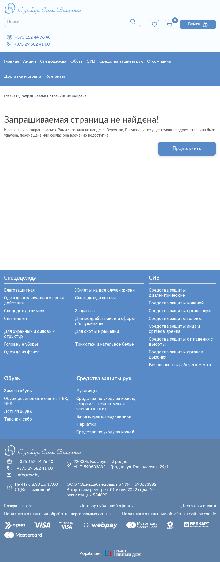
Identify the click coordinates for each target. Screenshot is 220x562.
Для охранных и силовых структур (29, 334)
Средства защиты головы (175, 318)
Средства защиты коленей (176, 302)
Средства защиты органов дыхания (176, 354)
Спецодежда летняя (95, 297)
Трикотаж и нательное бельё (104, 344)
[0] (154, 24)
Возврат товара (18, 506)
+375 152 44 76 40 (32, 37)
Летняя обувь (18, 411)
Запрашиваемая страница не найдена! (54, 96)
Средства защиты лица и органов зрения (174, 329)
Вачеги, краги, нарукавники (103, 416)
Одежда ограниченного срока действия (34, 300)
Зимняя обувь (18, 390)
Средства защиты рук (121, 61)
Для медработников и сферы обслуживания (105, 321)
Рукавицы (86, 390)
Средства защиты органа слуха (180, 310)
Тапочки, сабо (18, 419)
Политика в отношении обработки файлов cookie (169, 514)
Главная (11, 61)
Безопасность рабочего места (180, 364)
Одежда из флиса (21, 351)
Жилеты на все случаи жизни (105, 290)
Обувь (76, 61)
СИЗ (91, 61)
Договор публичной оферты (107, 506)
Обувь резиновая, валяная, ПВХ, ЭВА (36, 401)
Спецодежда (53, 61)
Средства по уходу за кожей (105, 432)
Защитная (85, 310)
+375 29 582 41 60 (32, 44)
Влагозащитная (19, 290)
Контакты (55, 76)
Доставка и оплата (22, 76)
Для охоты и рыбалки (97, 331)
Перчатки (86, 424)
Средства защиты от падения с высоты (181, 342)
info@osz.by (28, 475)
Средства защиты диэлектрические (167, 293)
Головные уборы (21, 344)
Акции (29, 61)
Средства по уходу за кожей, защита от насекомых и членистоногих (105, 403)
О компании (159, 61)
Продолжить (187, 148)
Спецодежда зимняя (24, 310)
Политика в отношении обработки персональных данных (57, 514)
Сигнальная (15, 318)
